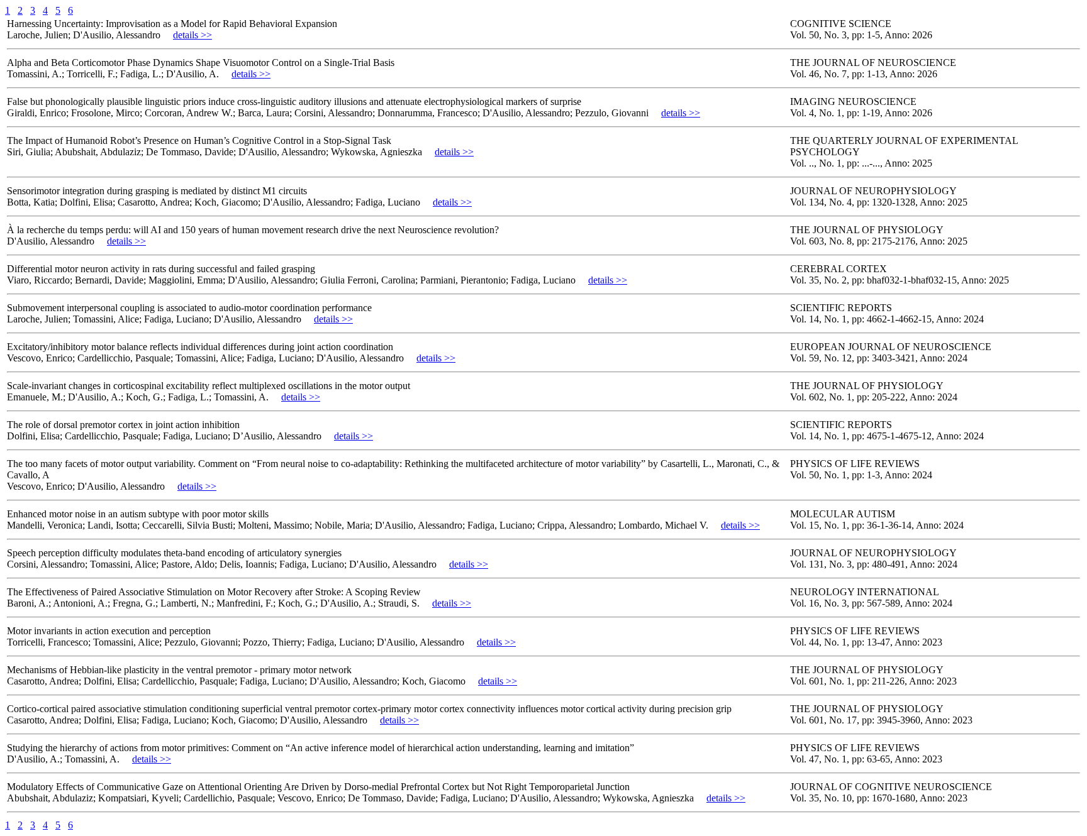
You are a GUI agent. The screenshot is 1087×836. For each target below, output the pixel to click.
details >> (192, 35)
